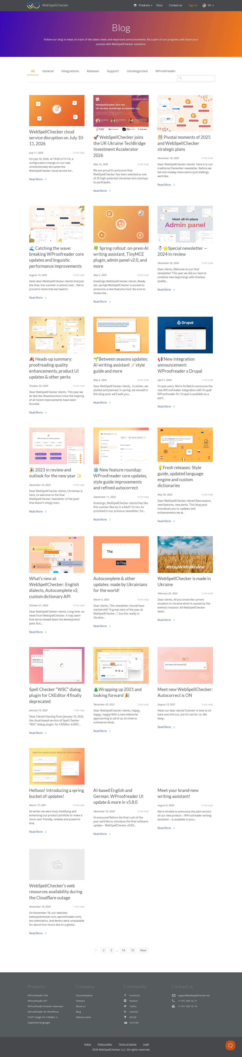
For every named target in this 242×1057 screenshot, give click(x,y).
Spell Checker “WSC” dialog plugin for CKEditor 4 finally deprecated (55, 695)
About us (80, 1006)
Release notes (83, 1017)
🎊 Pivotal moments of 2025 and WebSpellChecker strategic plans (184, 143)
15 (132, 950)
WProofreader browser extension (45, 1006)
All (33, 71)
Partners (80, 1000)
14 (123, 950)
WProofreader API (37, 1000)
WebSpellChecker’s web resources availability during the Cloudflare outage (55, 891)
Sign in (193, 5)
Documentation (84, 995)
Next (143, 950)
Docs (159, 5)
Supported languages (39, 1022)
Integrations (70, 71)
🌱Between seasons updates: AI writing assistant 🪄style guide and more (120, 365)
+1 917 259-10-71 (187, 1000)
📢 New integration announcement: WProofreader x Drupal (180, 365)
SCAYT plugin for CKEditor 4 (42, 1017)
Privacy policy (105, 1044)
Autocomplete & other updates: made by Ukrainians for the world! (120, 584)
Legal (146, 1044)
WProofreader (166, 71)
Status (87, 1044)
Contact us (175, 5)
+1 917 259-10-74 (187, 1006)
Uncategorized (137, 71)
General (48, 71)
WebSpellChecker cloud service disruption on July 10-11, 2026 (56, 137)
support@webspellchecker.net (194, 995)
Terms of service (127, 1044)
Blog (78, 1011)
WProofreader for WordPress (43, 1011)
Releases (93, 71)
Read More (36, 179)
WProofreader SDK (38, 995)
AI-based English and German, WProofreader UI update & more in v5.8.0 (118, 796)
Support (113, 71)
